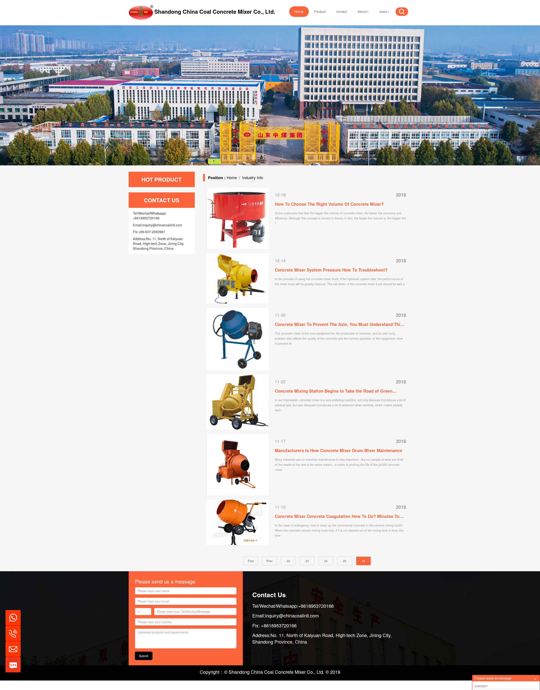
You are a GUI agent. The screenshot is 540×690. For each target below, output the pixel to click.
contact (341, 11)
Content (481, 686)
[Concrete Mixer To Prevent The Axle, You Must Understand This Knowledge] (237, 338)
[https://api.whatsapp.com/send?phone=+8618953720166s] (11, 615)
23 (307, 561)
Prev (269, 561)
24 (326, 561)
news (383, 11)
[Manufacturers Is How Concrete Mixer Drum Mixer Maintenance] (237, 464)
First (251, 561)
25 (344, 561)
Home (299, 11)
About (362, 11)
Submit (143, 656)
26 (363, 561)
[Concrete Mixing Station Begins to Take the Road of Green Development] (237, 401)
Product (320, 11)
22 (288, 561)
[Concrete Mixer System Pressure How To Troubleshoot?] (237, 278)
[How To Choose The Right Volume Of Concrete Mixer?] (237, 218)
